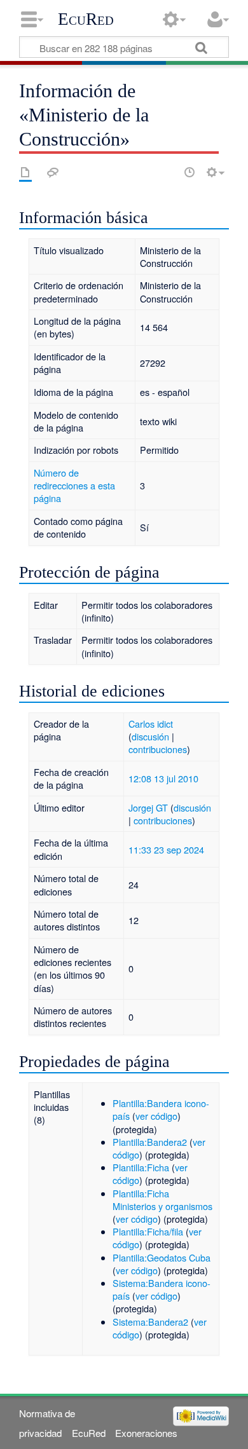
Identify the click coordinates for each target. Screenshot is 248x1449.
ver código (156, 1115)
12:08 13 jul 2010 (163, 778)
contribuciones (157, 749)
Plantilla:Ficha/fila (148, 1231)
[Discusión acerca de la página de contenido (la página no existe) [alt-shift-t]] (52, 172)
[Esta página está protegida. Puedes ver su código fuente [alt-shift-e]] (167, 172)
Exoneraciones (146, 1432)
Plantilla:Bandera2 (150, 1141)
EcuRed (86, 19)
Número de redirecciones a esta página (74, 485)
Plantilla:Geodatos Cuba (161, 1257)
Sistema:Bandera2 (150, 1321)
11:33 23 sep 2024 (166, 849)
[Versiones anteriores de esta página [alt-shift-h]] (189, 172)
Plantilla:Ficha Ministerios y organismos (162, 1200)
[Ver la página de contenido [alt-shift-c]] (25, 172)
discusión (150, 736)
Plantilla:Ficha (141, 1167)
